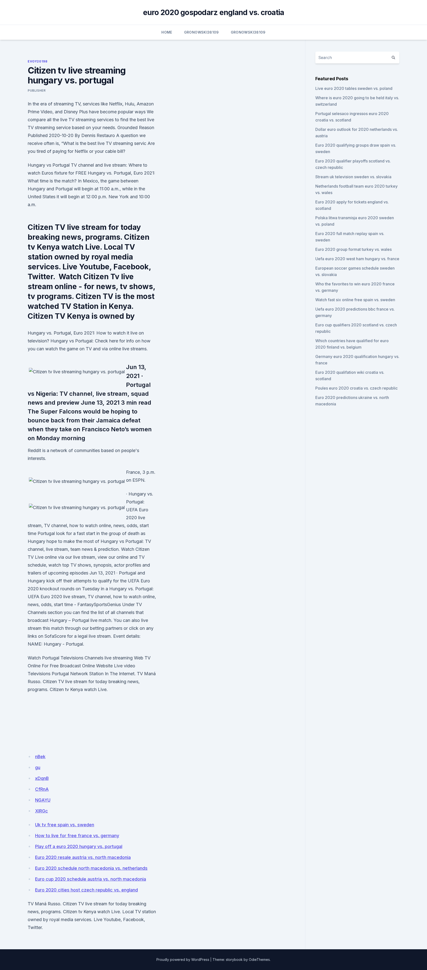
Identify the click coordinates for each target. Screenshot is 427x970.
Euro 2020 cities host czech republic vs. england (86, 889)
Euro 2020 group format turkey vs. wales (353, 249)
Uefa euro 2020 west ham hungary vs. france (357, 258)
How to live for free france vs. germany (77, 835)
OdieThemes (259, 959)
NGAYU (42, 800)
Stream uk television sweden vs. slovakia (353, 176)
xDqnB (42, 778)
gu (37, 767)
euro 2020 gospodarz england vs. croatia (213, 12)
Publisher (36, 90)
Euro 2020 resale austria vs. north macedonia (83, 857)
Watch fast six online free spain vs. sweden (355, 299)
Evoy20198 (37, 61)
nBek (40, 756)
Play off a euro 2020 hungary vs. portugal (78, 846)
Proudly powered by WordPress (182, 959)
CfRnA (42, 789)
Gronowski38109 (201, 32)
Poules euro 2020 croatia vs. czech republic (356, 388)
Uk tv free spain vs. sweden (64, 824)
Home (166, 32)
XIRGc (41, 810)
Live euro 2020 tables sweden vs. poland (353, 88)
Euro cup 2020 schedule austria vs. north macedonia (90, 879)
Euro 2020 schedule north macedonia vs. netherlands (91, 868)
